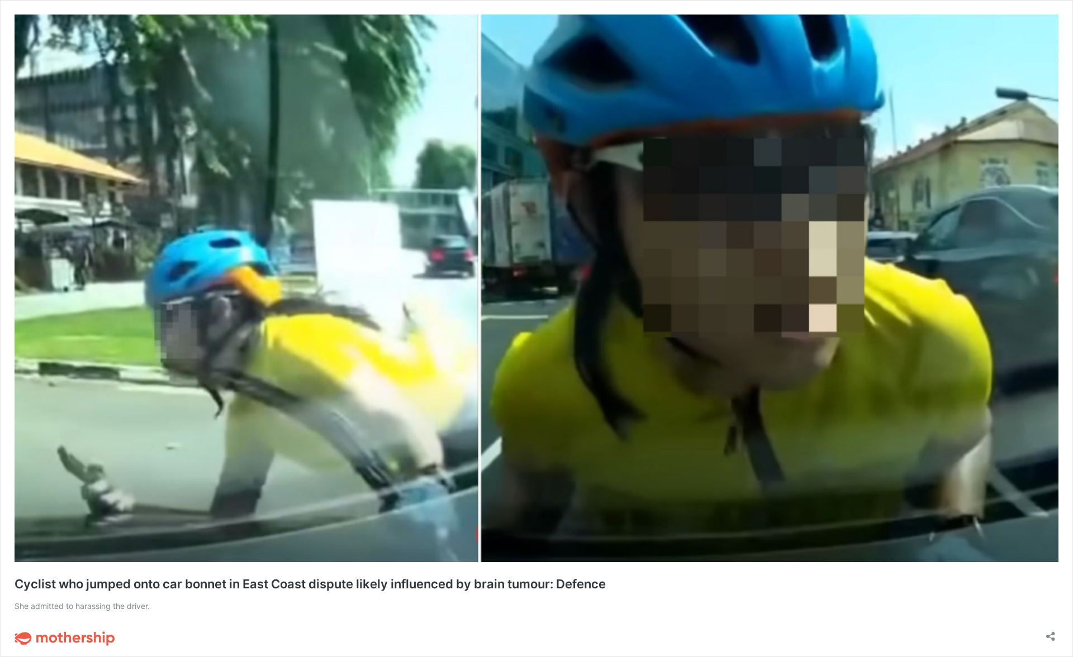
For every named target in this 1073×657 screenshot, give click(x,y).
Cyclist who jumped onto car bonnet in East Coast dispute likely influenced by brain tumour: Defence (310, 584)
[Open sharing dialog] (1050, 632)
